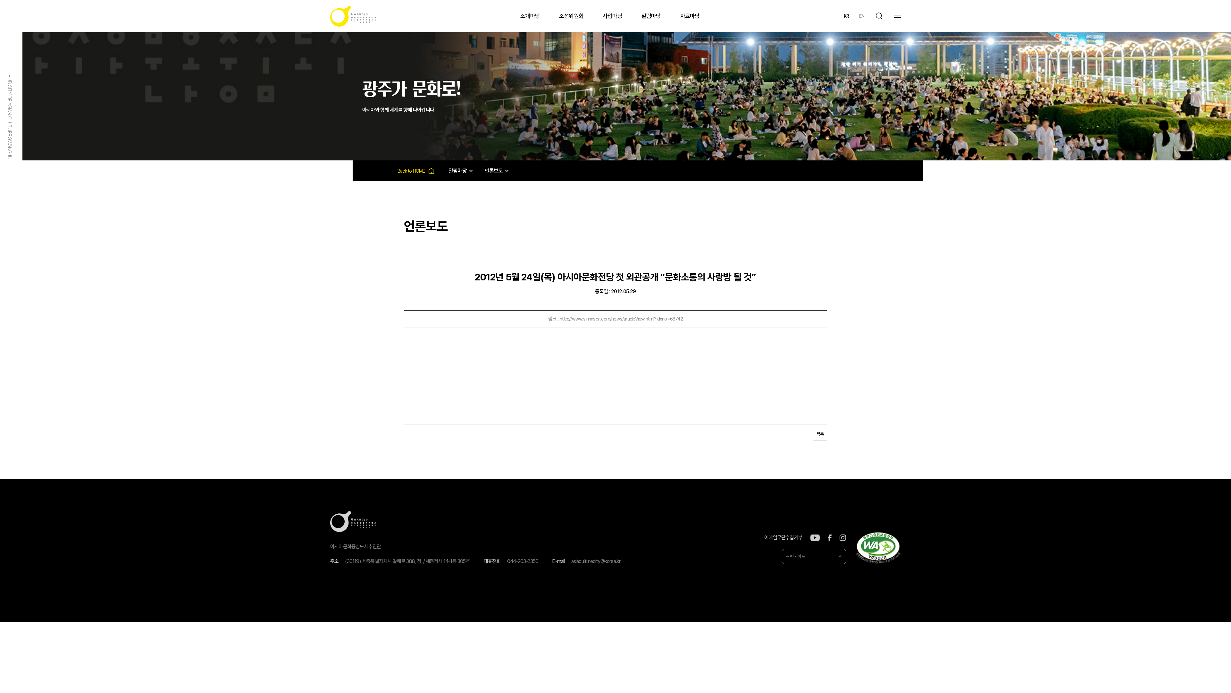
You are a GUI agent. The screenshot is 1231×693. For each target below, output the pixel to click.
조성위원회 (571, 16)
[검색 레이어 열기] (879, 16)
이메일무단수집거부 (783, 537)
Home (416, 170)
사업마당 (612, 16)
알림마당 (651, 16)
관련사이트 (795, 556)
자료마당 (690, 16)
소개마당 (530, 16)
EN (861, 16)
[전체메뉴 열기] (897, 16)
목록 (820, 434)
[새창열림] (815, 538)
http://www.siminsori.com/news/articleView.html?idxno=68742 (621, 319)
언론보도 (494, 170)
